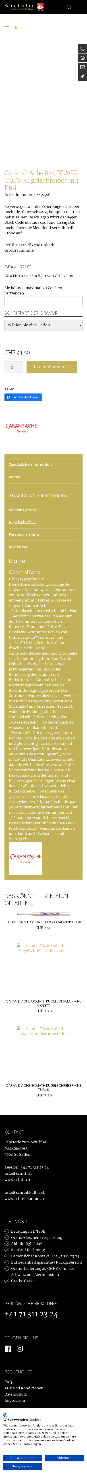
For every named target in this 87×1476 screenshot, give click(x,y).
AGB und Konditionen (24, 1388)
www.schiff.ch (17, 1180)
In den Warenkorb (52, 367)
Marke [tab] (14, 477)
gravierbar (18, 547)
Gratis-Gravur (23, 1281)
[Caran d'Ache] (21, 428)
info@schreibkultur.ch (25, 1193)
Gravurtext (17, 267)
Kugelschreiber (22, 522)
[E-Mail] (82, 67)
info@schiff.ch (18, 1174)
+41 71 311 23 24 (35, 1167)
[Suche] (66, 7)
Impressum (14, 1401)
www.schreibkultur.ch (24, 1199)
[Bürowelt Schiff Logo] (40, 7)
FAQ (8, 1382)
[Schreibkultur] (19, 7)
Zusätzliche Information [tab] (30, 464)
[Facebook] (8, 1349)
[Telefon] (82, 48)
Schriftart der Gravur (31, 313)
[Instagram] (19, 1349)
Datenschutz (15, 1395)
